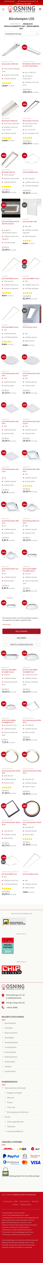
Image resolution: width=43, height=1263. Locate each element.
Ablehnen (21, 638)
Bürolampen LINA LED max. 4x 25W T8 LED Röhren (32, 65)
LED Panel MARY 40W (30, 222)
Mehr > (23, 1213)
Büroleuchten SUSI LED (30, 121)
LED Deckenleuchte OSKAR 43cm (11, 772)
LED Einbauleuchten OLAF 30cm (10, 374)
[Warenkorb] (40, 9)
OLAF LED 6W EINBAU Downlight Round (9, 721)
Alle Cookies (21, 631)
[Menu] (3, 9)
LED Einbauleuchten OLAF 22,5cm (31, 374)
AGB (16, 1201)
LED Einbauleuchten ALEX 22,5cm (31, 422)
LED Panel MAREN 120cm (10, 278)
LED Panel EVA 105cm (30, 327)
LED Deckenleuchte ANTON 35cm (32, 721)
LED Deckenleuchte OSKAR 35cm (32, 772)
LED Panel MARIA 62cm (30, 172)
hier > (30, 1230)
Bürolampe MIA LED (8, 172)
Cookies (15, 1204)
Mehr (30, 1222)
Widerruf (35, 1201)
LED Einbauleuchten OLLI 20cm (31, 522)
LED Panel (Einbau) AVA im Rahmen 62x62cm (10, 223)
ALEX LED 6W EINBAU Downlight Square (30, 570)
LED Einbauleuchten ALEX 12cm (10, 470)
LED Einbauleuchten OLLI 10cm (10, 570)
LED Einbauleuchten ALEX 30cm (10, 422)
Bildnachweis (25, 1204)
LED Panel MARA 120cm (30, 874)
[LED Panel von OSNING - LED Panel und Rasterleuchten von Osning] (21, 9)
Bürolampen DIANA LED (9, 121)
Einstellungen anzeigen (21, 644)
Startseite (15, 24)
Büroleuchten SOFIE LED (10, 64)
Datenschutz (6, 624)
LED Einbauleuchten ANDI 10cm (10, 522)
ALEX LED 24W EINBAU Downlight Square (9, 671)
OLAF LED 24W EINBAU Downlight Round (30, 671)
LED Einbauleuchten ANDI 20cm (31, 470)
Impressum (7, 1201)
